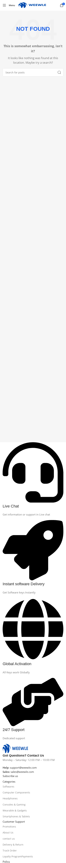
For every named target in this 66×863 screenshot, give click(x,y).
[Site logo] (34, 5)
